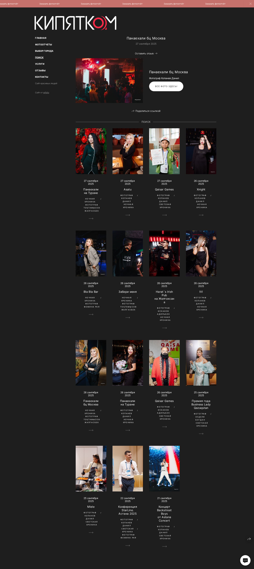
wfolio (46, 92)
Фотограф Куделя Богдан (200, 417)
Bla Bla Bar (91, 291)
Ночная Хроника (90, 200)
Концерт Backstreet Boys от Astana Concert (164, 513)
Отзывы (40, 70)
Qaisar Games (164, 189)
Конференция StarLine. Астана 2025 (127, 510)
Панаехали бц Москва (90, 402)
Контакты (41, 76)
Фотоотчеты (43, 44)
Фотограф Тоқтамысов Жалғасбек (92, 208)
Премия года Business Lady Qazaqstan (201, 404)
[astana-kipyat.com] (75, 22)
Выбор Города (44, 51)
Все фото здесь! (166, 86)
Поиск (39, 57)
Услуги (39, 63)
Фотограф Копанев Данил (126, 198)
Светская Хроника (165, 205)
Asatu (127, 189)
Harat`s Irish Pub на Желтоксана (164, 297)
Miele (91, 506)
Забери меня (128, 291)
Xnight (201, 189)
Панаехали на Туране (90, 191)
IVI (201, 291)
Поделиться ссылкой (147, 110)
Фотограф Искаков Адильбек (163, 311)
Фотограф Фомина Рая (92, 305)
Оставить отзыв (144, 53)
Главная (40, 38)
